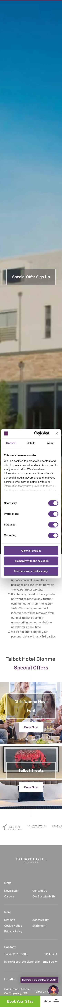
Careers (9, 896)
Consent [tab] (11, 443)
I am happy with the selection (31, 560)
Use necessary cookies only (31, 571)
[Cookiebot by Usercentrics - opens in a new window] (36, 433)
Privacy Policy (13, 931)
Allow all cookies (31, 550)
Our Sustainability (44, 896)
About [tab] (51, 443)
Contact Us (39, 890)
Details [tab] (31, 443)
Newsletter (11, 890)
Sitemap (9, 920)
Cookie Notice (13, 925)
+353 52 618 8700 (23, 954)
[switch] (53, 514)
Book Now (31, 727)
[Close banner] (57, 433)
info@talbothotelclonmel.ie (23, 961)
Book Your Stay (20, 1001)
